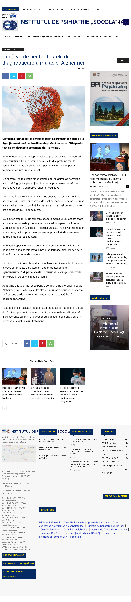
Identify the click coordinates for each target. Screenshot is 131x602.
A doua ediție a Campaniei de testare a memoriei (51, 440)
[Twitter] (114, 21)
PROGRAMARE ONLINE (13, 555)
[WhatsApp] (29, 76)
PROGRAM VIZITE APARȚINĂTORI (18, 563)
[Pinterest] (21, 76)
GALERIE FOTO (100, 297)
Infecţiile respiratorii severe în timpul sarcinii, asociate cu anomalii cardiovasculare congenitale (71, 395)
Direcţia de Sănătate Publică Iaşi (106, 525)
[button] (126, 22)
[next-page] (10, 408)
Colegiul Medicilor (50, 529)
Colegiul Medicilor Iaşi (76, 529)
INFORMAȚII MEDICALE (13, 49)
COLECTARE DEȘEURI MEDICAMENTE (13, 574)
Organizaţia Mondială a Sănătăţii (83, 533)
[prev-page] (4, 408)
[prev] (122, 9)
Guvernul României (51, 533)
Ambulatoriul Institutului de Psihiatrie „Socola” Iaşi (109, 328)
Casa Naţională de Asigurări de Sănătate (86, 522)
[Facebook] (104, 21)
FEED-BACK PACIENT (116, 496)
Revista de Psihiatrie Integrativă (109, 529)
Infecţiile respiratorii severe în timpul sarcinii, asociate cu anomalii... (82, 451)
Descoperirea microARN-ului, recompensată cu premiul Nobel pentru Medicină (108, 178)
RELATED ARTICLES (15, 360)
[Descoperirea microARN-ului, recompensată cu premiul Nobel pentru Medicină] (14, 376)
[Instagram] (109, 21)
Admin (93, 186)
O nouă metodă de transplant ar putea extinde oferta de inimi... (117, 216)
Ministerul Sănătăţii (49, 522)
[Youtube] (118, 21)
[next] (127, 9)
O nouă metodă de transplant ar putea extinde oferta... (84, 440)
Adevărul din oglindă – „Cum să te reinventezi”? (52, 448)
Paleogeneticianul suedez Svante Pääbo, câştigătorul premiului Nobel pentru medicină (59, 9)
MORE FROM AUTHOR (42, 360)
